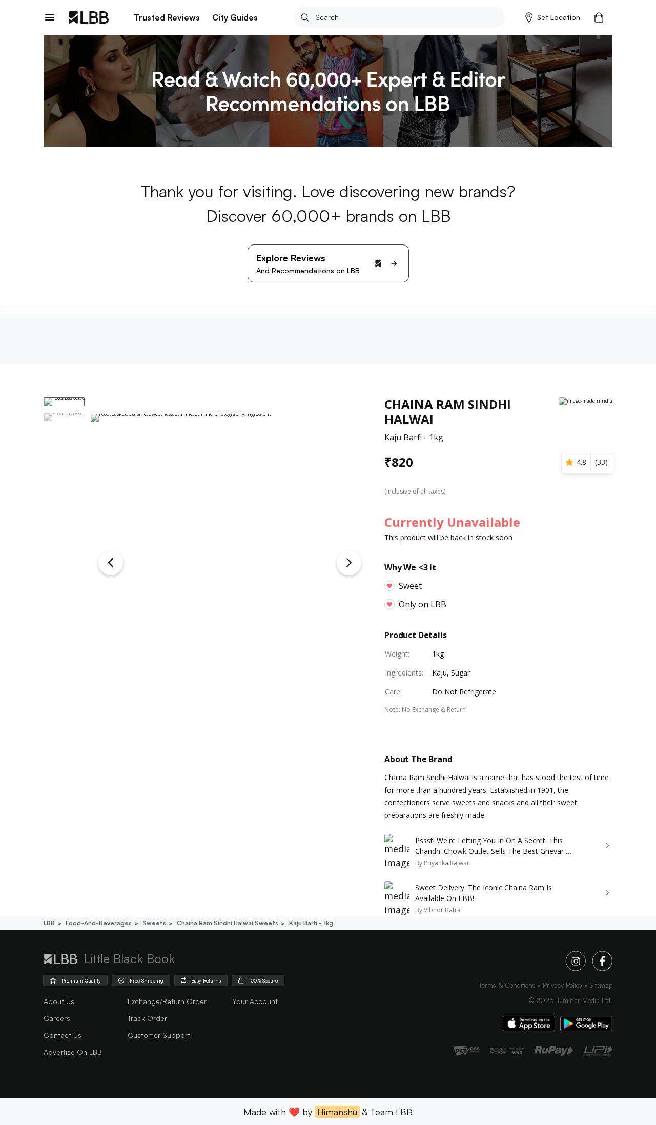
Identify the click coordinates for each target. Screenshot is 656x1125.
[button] (552, 17)
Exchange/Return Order (167, 1001)
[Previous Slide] (111, 563)
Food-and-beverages (99, 923)
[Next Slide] (349, 563)
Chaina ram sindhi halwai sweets (227, 923)
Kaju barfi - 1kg (311, 923)
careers (57, 1018)
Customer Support (159, 1035)
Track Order (147, 1018)
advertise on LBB (73, 1052)
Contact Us (62, 1035)
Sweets (154, 923)
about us (59, 1001)
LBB (49, 923)
